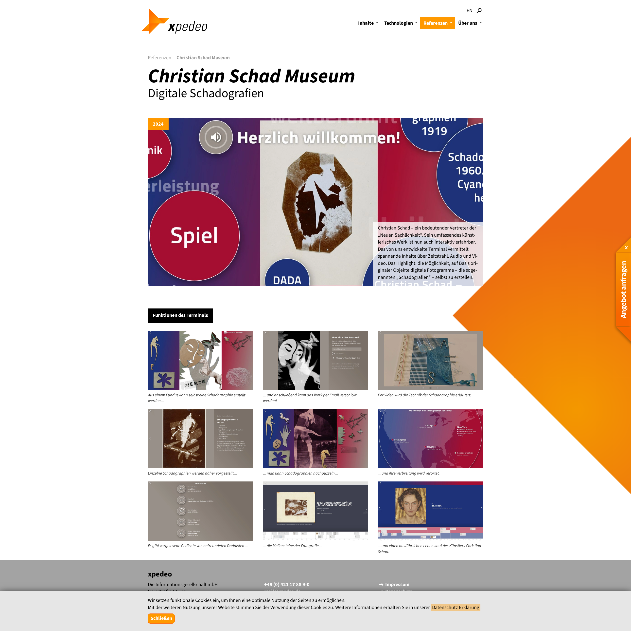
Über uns (470, 24)
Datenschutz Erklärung (455, 607)
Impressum (397, 584)
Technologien (401, 24)
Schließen (161, 618)
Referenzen (438, 24)
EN (470, 10)
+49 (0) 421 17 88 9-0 (287, 584)
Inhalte (369, 24)
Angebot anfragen (623, 289)
